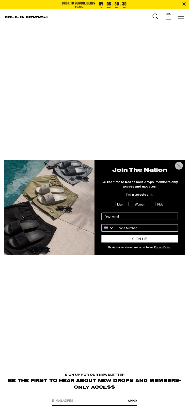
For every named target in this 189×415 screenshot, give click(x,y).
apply (132, 401)
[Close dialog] (179, 166)
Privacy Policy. (162, 247)
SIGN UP (139, 239)
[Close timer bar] (184, 4)
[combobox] (108, 228)
